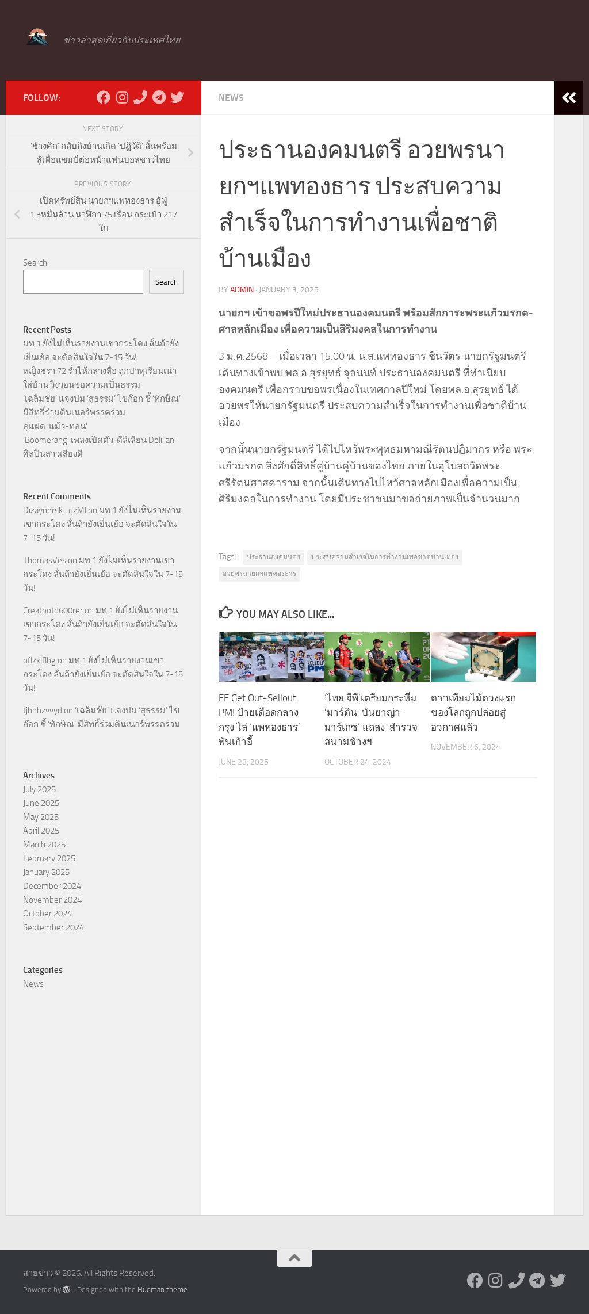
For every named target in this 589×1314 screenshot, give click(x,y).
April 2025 (41, 831)
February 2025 (49, 858)
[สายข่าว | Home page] (37, 37)
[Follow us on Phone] (140, 97)
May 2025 (41, 817)
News (231, 97)
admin (242, 290)
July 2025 (39, 789)
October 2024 (47, 913)
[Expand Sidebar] (568, 98)
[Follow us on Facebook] (103, 97)
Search (35, 263)
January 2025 (46, 872)
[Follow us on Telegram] (159, 97)
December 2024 (52, 886)
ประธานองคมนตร (273, 557)
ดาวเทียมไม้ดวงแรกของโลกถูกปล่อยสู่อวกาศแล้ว (473, 712)
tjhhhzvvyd (42, 710)
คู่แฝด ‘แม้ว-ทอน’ (55, 426)
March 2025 (44, 844)
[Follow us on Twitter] (177, 97)
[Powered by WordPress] (66, 1289)
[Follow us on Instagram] (122, 97)
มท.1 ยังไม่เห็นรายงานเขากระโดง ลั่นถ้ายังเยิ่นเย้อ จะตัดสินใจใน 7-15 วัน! (102, 524)
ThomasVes (44, 560)
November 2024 (52, 900)
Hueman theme (162, 1289)
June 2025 (41, 803)
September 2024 (53, 927)
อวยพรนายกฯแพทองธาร (259, 574)
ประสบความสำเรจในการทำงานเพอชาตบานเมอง (384, 557)
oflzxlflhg (39, 660)
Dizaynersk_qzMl (54, 510)
